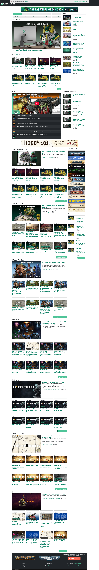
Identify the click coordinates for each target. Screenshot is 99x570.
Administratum (3, 0)
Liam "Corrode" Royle (56, 498)
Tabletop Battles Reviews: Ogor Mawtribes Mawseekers (46, 234)
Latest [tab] (17, 14)
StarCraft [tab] (17, 16)
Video (52, 4)
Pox (43, 329)
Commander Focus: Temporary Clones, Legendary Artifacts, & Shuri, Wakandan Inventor (46, 310)
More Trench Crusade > (61, 489)
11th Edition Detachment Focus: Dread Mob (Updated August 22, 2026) (80, 235)
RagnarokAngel (46, 212)
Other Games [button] (37, 4)
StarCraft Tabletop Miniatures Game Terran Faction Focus (18, 371)
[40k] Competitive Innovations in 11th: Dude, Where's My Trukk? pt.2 (79, 113)
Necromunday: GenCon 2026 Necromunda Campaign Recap (78, 58)
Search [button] (59, 4)
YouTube (56, 565)
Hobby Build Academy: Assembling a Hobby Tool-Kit (78, 71)
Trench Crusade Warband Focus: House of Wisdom (18, 483)
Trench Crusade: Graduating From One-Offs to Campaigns (46, 465)
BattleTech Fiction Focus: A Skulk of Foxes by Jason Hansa (60, 426)
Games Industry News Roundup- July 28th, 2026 (45, 251)
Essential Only (82, 1)
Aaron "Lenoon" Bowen (47, 444)
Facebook (43, 565)
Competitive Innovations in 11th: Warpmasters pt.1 (79, 106)
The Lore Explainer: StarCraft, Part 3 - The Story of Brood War (45, 371)
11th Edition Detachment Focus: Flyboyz (17, 83)
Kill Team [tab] (27, 16)
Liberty (59, 389)
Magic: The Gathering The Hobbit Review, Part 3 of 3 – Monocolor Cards (32, 288)
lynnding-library (50, 389)
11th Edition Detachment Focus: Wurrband (30, 83)
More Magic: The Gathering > (59, 317)
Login (55, 4)
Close (87, 1)
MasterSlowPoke (46, 498)
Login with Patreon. (78, 563)
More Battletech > (62, 431)
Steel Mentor (16, 54)
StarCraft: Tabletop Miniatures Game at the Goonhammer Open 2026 (18, 353)
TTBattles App (9, 0)
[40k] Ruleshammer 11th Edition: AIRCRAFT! (78, 16)
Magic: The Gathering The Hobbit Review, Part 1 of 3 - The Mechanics (32, 307)
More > (59, 89)
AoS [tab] (37, 14)
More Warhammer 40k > (60, 200)
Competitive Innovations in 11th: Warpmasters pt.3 (17, 66)
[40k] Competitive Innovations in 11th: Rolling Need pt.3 (79, 126)
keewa (50, 498)
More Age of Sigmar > (61, 257)
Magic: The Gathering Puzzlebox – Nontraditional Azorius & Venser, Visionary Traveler (18, 292)
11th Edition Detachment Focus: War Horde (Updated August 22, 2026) (80, 242)
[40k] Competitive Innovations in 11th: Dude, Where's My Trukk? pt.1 (79, 119)
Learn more (26, 1)
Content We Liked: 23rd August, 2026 (27, 50)
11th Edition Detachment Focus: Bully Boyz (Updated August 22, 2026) (80, 227)
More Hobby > (63, 551)
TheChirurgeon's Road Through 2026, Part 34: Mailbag (78, 23)
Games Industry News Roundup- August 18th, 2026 (18, 233)
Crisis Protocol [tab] (47, 16)
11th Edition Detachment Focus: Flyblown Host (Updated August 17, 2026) (78, 64)
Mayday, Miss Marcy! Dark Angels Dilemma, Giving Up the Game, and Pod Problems (79, 36)
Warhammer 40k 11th (21, 4)
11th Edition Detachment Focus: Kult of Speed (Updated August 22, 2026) (80, 251)
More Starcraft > (62, 377)
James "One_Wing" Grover (48, 157)
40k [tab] (27, 14)
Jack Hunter (45, 389)
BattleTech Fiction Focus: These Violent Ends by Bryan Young (31, 410)
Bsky (53, 565)
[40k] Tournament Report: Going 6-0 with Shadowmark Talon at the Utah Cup (78, 50)
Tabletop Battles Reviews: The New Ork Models (55, 67)
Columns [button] (43, 4)
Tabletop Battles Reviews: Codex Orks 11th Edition (43, 67)
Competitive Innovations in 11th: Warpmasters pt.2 (79, 100)
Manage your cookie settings (74, 565)
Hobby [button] (48, 4)
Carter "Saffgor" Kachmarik (48, 269)
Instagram (48, 565)
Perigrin (55, 389)
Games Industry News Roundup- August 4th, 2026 (18, 309)
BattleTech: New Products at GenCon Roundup (31, 426)
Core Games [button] (29, 4)
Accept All (76, 1)
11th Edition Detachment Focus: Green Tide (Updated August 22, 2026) (80, 219)
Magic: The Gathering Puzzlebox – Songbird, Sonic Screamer (59, 290)
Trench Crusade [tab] (36, 16)
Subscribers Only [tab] (56, 16)
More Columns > (81, 258)
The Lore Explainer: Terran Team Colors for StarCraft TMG (60, 353)
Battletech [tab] (56, 14)
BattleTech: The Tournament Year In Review (53, 382)
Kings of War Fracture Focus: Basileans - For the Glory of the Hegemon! (78, 43)
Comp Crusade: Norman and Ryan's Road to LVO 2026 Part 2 (46, 483)
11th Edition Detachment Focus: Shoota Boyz (55, 83)
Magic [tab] (46, 14)
